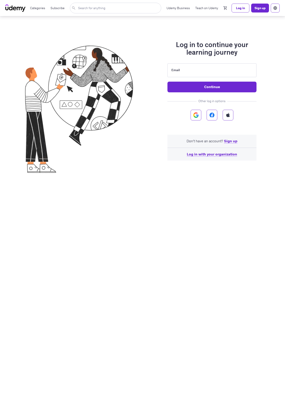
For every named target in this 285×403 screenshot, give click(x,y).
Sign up (230, 141)
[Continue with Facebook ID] (212, 115)
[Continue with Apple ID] (228, 115)
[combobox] (116, 8)
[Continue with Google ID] (196, 115)
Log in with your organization (212, 154)
